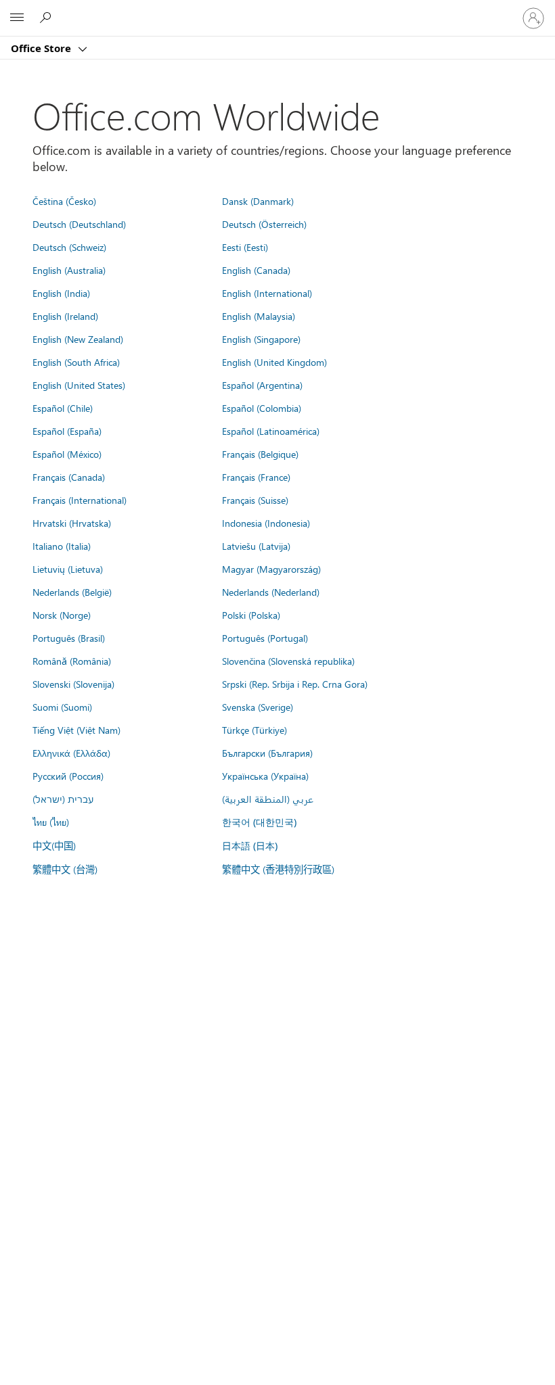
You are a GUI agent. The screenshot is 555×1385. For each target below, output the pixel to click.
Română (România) (71, 660)
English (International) (267, 293)
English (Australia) (69, 270)
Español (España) (67, 431)
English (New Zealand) (77, 339)
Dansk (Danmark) (258, 201)
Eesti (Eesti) (245, 247)
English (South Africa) (76, 362)
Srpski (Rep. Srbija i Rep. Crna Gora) (295, 683)
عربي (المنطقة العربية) (267, 798)
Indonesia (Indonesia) (266, 523)
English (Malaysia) (258, 316)
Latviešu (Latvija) (256, 546)
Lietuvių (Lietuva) (67, 569)
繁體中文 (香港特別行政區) (278, 869)
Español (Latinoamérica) (270, 431)
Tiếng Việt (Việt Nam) (76, 729)
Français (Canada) (68, 477)
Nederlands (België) (72, 591)
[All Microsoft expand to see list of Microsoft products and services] (17, 18)
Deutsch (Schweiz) (69, 247)
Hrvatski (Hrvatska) (71, 523)
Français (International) (79, 500)
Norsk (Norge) (61, 614)
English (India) (61, 293)
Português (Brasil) (68, 637)
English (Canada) (256, 270)
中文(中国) (54, 845)
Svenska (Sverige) (257, 706)
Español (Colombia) (261, 408)
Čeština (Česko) (64, 201)
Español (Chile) (62, 408)
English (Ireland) (65, 316)
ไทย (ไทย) (50, 821)
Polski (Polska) (251, 614)
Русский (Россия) (68, 775)
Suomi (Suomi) (62, 706)
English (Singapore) (261, 339)
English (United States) (78, 385)
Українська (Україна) (265, 775)
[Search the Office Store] (47, 17)
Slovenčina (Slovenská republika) (288, 660)
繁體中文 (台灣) (64, 869)
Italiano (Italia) (61, 546)
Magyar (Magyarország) (271, 569)
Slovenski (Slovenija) (73, 683)
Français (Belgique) (260, 454)
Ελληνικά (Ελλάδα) (71, 752)
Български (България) (267, 752)
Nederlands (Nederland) (270, 591)
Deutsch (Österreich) (264, 224)
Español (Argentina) (262, 385)
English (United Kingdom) (274, 362)
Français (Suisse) (255, 500)
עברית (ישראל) (62, 798)
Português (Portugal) (265, 637)
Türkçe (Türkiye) (254, 729)
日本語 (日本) (250, 845)
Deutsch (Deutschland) (79, 224)
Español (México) (67, 454)
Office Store (42, 48)
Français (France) (256, 477)
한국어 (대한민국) (259, 822)
